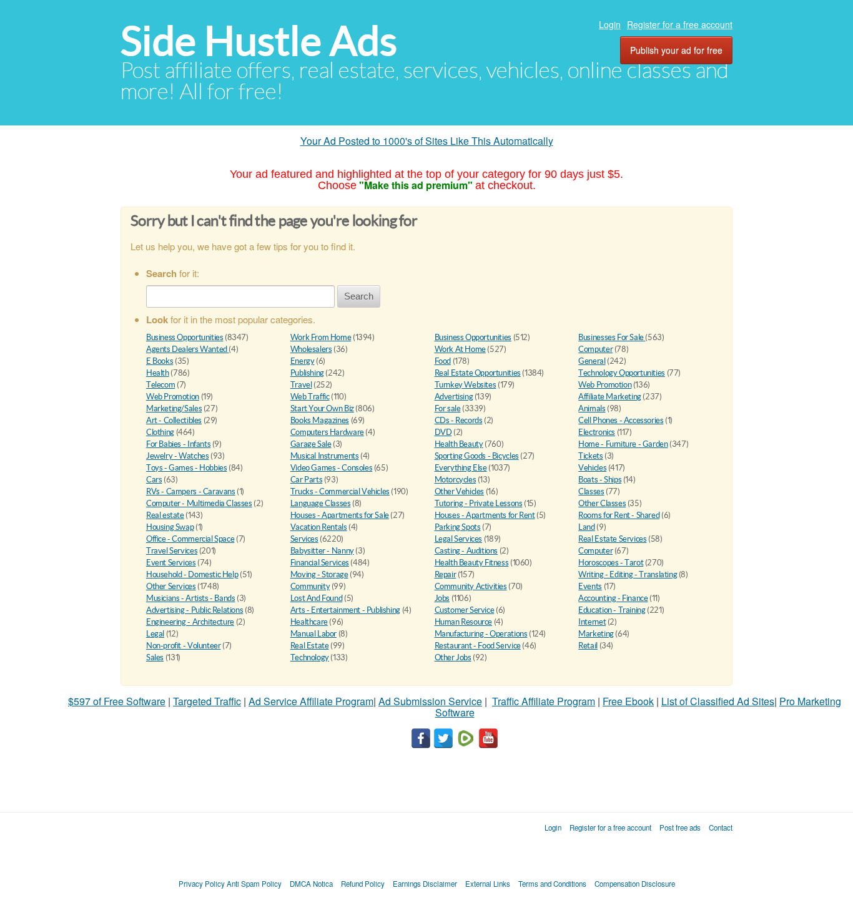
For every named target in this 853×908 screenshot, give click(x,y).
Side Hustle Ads (259, 41)
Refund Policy (363, 884)
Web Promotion (604, 384)
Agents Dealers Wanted (187, 349)
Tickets (590, 456)
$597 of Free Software (116, 701)
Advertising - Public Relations (194, 610)
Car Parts (306, 479)
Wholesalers (311, 349)
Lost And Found (316, 598)
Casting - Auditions (466, 550)
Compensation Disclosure (634, 884)
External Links (487, 884)
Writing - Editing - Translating (627, 574)
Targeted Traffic (207, 701)
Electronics (596, 432)
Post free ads (680, 827)
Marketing (596, 633)
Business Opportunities (184, 337)
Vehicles (592, 467)
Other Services (171, 586)
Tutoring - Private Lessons (479, 503)
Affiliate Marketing (609, 396)
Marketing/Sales (174, 408)
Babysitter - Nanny (322, 550)
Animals (591, 408)
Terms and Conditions (552, 884)
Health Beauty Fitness (472, 562)
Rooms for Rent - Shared (618, 515)
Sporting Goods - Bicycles (477, 456)
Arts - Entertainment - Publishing (345, 610)
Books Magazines (319, 420)
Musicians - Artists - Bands (190, 598)
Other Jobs (453, 657)
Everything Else (461, 467)
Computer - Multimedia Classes (199, 503)
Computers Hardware (327, 432)
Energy (302, 361)
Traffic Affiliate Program (543, 701)
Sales (155, 657)
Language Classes (320, 503)
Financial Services (319, 562)
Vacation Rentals (318, 527)
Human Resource (464, 622)
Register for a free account (679, 24)
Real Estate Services (612, 539)
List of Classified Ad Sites (717, 701)
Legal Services (459, 539)
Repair (445, 574)
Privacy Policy (202, 884)
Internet (592, 622)
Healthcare (309, 622)
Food (443, 361)
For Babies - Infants (178, 444)
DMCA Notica (311, 884)
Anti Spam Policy (254, 884)
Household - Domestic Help (192, 574)
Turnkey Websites (465, 384)
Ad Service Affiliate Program (311, 701)
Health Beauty (459, 444)
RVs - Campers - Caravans (190, 491)
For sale (448, 408)
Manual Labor (313, 633)
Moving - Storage (319, 574)
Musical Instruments (324, 456)
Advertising (454, 396)
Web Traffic (310, 396)
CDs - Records (459, 420)
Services (304, 539)
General (591, 361)
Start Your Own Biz (322, 408)
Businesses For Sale (611, 337)
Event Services (171, 562)
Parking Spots (458, 527)
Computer (595, 349)
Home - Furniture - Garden (623, 444)
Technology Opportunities (621, 373)
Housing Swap (170, 527)
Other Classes (602, 503)
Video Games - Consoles (331, 467)
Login (610, 24)
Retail (588, 645)
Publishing (307, 373)
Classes (591, 491)
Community (310, 586)
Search (358, 296)
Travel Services (171, 550)
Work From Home (321, 337)
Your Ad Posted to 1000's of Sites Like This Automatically (426, 141)
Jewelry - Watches (177, 456)
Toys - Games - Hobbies (186, 467)
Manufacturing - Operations (481, 633)
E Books (159, 361)
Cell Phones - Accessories (620, 420)
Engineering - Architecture (190, 622)
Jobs (442, 598)
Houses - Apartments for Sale (339, 515)
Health (157, 373)
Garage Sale (311, 444)
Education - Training (611, 610)
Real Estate (309, 645)
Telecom (160, 384)
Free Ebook (628, 701)
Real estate (165, 515)
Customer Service (465, 610)
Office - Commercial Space (190, 539)
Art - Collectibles (174, 420)
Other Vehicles (460, 491)
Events (590, 586)
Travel (301, 384)
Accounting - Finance (613, 598)
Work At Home (460, 349)
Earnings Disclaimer (425, 884)
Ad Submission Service (430, 701)
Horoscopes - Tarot (610, 562)
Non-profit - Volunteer (183, 645)
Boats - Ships (599, 479)
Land (586, 527)
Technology (309, 657)
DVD (443, 432)
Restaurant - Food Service (478, 645)
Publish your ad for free (676, 50)
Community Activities (471, 586)
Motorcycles (455, 479)
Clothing (160, 432)
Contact (720, 827)
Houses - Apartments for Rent (485, 515)
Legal (155, 633)
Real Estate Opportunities (478, 373)
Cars (154, 479)
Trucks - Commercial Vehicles (340, 491)
